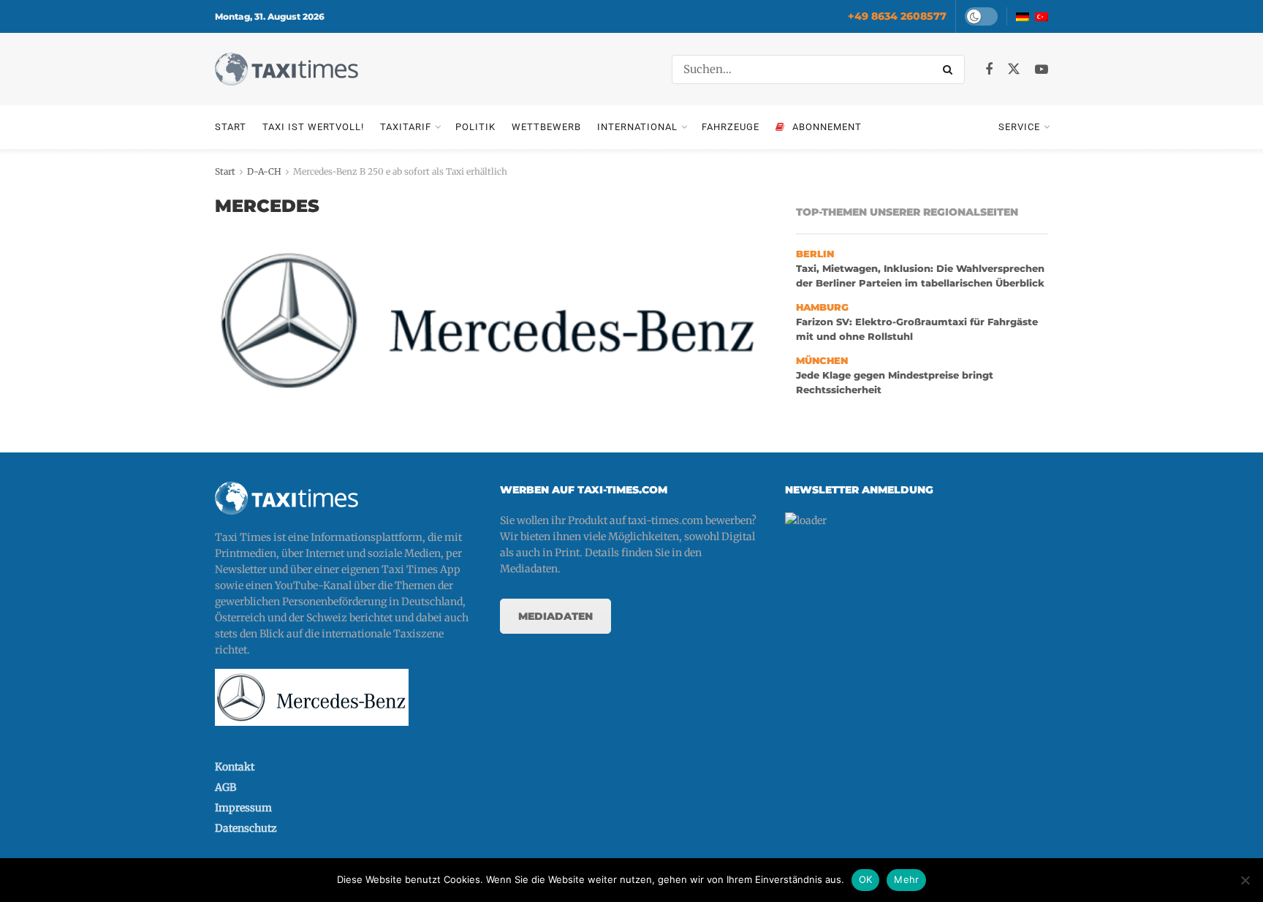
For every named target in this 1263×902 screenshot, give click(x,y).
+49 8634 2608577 (897, 16)
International (637, 126)
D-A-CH (264, 171)
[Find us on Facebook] (989, 69)
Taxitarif (405, 126)
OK (866, 879)
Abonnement (827, 126)
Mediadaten (555, 616)
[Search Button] (950, 69)
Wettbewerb (546, 126)
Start (230, 126)
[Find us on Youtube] (1041, 69)
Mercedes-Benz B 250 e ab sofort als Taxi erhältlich (400, 171)
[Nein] (1244, 880)
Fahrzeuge (730, 126)
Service (1019, 126)
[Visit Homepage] (286, 69)
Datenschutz (246, 828)
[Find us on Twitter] (1013, 69)
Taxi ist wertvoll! (313, 126)
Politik (475, 126)
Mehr (906, 879)
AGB (225, 787)
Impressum (243, 807)
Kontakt (234, 766)
